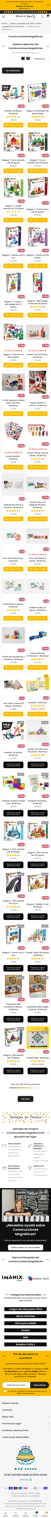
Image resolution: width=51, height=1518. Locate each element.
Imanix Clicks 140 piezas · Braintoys (37, 953)
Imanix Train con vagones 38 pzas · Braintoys (37, 505)
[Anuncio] (24, 5)
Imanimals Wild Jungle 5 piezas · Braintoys (37, 1008)
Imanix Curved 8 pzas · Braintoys (37, 355)
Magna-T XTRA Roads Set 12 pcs (13, 902)
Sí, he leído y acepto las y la (27, 1392)
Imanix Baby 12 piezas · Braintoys (13, 605)
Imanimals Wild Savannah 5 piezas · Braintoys (13, 1007)
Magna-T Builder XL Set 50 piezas (38, 905)
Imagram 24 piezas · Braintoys (37, 802)
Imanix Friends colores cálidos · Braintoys (37, 454)
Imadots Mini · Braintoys (37, 1057)
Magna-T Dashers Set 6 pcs (13, 256)
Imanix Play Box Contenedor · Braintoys (38, 654)
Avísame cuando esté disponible (13, 765)
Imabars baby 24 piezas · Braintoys (37, 608)
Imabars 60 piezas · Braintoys (13, 112)
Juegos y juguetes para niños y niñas (25, 23)
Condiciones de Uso (35, 1391)
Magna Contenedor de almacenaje (38, 112)
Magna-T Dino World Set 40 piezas (38, 854)
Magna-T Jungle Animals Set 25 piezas (13, 207)
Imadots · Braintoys (37, 702)
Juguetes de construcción (13, 26)
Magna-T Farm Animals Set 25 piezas (13, 161)
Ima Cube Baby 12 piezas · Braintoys (37, 559)
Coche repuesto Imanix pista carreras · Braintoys (13, 403)
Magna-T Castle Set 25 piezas (38, 256)
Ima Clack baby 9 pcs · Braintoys (13, 559)
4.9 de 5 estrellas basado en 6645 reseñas (25, 1474)
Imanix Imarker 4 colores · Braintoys (38, 404)
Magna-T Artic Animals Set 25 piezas (13, 850)
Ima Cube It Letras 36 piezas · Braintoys (13, 704)
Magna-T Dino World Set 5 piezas (13, 355)
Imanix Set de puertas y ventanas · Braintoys (13, 658)
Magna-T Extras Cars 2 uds (13, 953)
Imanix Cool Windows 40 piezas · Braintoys (37, 750)
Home (4, 23)
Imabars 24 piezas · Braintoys (13, 753)
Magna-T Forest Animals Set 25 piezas (37, 161)
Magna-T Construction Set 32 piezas (38, 210)
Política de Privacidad (25, 1393)
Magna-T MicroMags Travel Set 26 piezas (38, 302)
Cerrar (48, 5)
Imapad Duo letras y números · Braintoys (13, 506)
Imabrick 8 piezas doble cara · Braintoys (13, 802)
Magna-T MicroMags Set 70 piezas (13, 1056)
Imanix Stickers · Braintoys (13, 457)
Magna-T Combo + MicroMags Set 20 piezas (13, 304)
